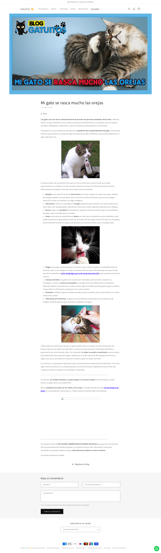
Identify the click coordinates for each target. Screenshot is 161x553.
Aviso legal (107, 548)
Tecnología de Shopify (38, 548)
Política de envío (81, 548)
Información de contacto (95, 548)
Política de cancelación (119, 548)
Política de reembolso (53, 548)
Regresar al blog (82, 464)
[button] (54, 9)
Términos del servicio (68, 548)
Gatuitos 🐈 (28, 548)
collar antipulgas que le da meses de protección (80, 273)
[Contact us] (156, 548)
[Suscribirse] (97, 529)
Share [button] (45, 114)
